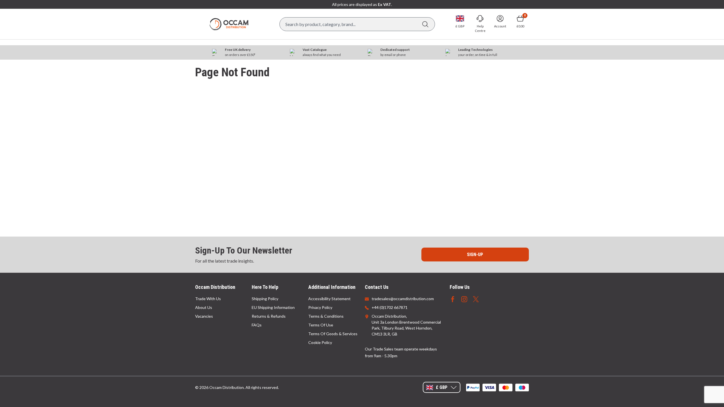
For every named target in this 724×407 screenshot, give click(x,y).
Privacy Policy (320, 307)
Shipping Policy (265, 298)
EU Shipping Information (273, 307)
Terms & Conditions (326, 316)
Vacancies (204, 316)
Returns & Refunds (269, 316)
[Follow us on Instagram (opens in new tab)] (464, 298)
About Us (203, 307)
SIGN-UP (475, 254)
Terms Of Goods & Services (332, 333)
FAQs (257, 324)
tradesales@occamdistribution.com (403, 298)
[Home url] (229, 24)
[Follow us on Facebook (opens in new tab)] (453, 298)
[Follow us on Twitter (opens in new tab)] (476, 298)
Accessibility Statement (329, 298)
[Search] (425, 24)
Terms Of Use (320, 324)
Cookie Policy (320, 342)
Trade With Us (208, 298)
